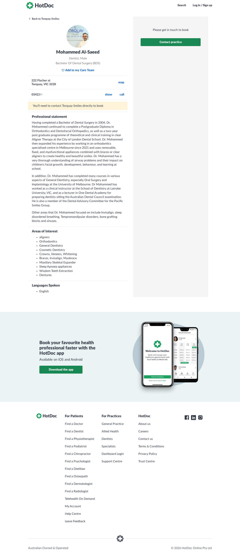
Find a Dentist (74, 431)
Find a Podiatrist (76, 446)
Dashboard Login (113, 453)
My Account (73, 506)
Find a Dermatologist (78, 483)
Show (108, 94)
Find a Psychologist (77, 461)
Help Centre (73, 513)
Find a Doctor (74, 423)
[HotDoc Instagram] (200, 417)
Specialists (109, 446)
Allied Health (110, 431)
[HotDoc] (40, 5)
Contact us (145, 438)
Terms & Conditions (151, 446)
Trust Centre (146, 461)
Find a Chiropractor (78, 453)
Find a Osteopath (76, 476)
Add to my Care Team (79, 70)
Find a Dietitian (75, 468)
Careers (143, 431)
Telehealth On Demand (80, 498)
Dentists (107, 438)
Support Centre (112, 461)
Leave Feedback (75, 521)
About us (144, 423)
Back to (45, 19)
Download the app (61, 369)
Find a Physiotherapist (79, 438)
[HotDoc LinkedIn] (193, 417)
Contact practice (171, 42)
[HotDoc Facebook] (186, 417)
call (122, 94)
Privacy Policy (147, 453)
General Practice (113, 423)
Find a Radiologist (76, 491)
